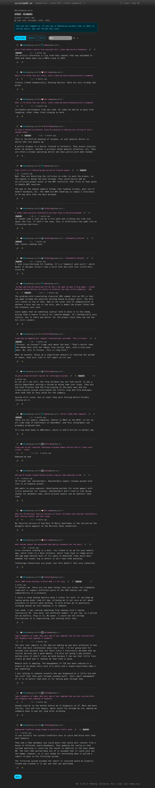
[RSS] (77, 38)
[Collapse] (17, 45)
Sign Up (135, 3)
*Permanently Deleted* (74, 238)
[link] (94, 49)
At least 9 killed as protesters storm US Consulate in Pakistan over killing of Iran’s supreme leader (53, 131)
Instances (104, 784)
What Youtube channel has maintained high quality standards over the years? (48, 544)
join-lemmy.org (131, 784)
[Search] (121, 3)
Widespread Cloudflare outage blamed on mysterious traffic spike (43, 729)
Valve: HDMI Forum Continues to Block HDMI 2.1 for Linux (40, 581)
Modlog (93, 784)
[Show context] (90, 49)
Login (127, 3)
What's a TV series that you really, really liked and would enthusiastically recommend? (54, 75)
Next (18, 777)
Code (119, 784)
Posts (42, 38)
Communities (41, 3)
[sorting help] (74, 38)
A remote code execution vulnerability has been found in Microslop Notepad (48, 213)
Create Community (73, 3)
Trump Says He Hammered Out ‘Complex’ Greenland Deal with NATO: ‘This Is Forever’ (51, 338)
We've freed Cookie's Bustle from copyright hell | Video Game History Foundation (51, 49)
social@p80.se (23, 3)
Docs (113, 784)
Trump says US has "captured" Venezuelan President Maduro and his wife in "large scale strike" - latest (53, 448)
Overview (20, 38)
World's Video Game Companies (73, 414)
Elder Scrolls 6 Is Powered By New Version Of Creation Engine (42, 170)
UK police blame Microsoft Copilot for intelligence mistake (41, 376)
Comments (32, 38)
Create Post (55, 3)
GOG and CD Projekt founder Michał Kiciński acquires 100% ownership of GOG (48, 475)
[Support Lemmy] (84, 3)
